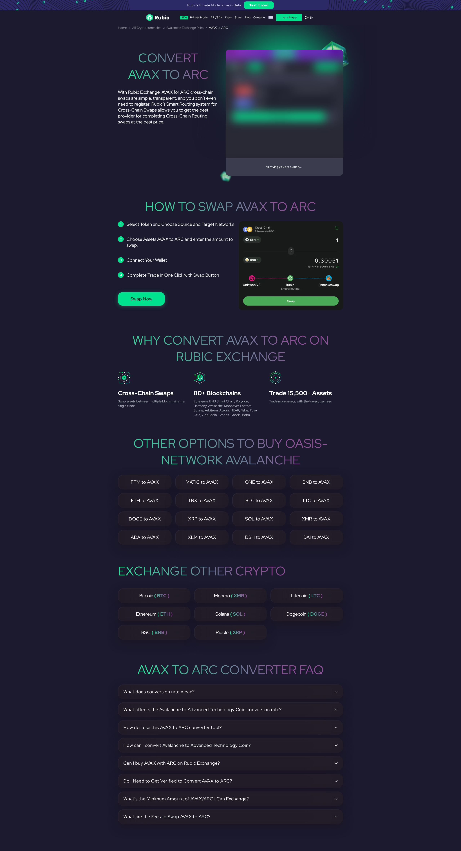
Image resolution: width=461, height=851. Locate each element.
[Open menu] (270, 17)
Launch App (289, 17)
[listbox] (230, 5)
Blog (247, 17)
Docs (228, 17)
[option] (230, 5)
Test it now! (258, 5)
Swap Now (141, 299)
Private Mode (194, 17)
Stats (238, 17)
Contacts (259, 17)
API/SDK (216, 17)
